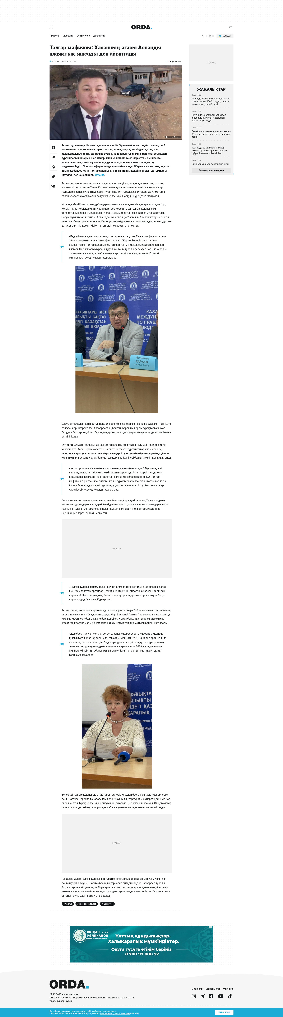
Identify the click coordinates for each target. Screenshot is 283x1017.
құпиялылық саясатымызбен (115, 1013)
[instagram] (193, 997)
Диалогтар (99, 35)
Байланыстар (213, 988)
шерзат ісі (108, 904)
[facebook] (211, 997)
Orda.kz (99, 174)
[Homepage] (141, 27)
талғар (68, 904)
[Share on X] (53, 176)
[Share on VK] (53, 186)
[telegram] (202, 997)
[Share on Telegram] (53, 157)
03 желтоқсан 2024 (61, 61)
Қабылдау (224, 1012)
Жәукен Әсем (175, 61)
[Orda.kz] (69, 991)
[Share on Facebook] (53, 147)
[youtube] (221, 997)
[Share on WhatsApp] (53, 167)
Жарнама (228, 988)
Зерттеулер (83, 35)
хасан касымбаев (87, 904)
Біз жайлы (197, 988)
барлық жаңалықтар (211, 170)
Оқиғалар (67, 35)
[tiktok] (230, 997)
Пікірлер (54, 35)
